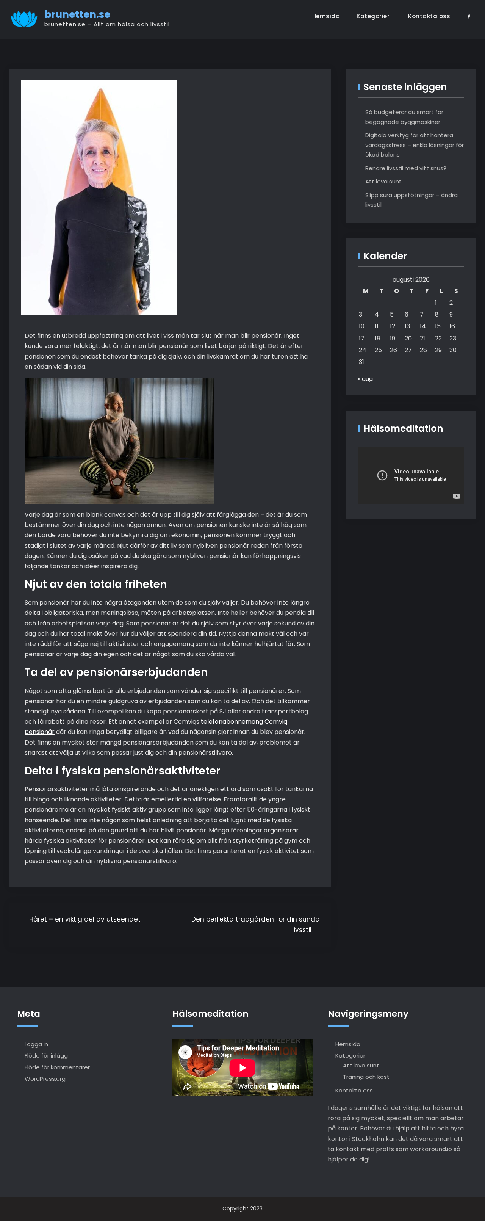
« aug (365, 379)
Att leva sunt (383, 181)
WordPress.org (45, 1079)
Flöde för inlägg (46, 1056)
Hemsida (326, 16)
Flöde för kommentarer (57, 1067)
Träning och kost (366, 1077)
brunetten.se (77, 14)
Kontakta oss (429, 16)
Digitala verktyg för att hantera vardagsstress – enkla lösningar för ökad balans (414, 144)
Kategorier (373, 16)
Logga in (36, 1044)
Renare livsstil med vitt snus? (405, 168)
